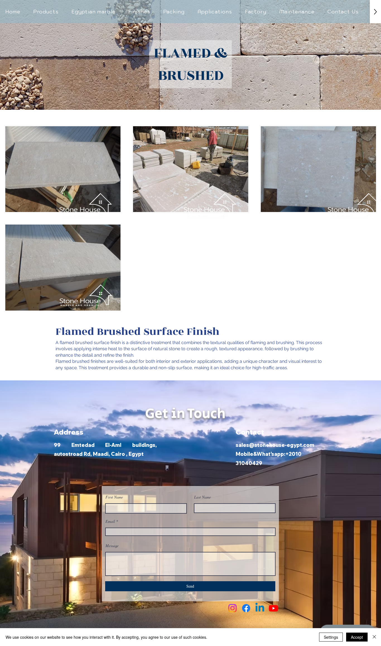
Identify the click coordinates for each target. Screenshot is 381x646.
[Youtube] (273, 608)
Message (112, 546)
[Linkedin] (259, 608)
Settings (331, 637)
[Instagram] (232, 608)
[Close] (374, 637)
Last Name (202, 497)
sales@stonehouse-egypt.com (275, 445)
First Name (114, 497)
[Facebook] (246, 608)
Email (110, 521)
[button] (46, 11)
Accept (357, 637)
